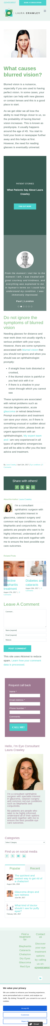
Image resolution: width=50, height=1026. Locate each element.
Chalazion (25, 954)
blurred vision (30, 349)
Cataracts (25, 950)
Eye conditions (35, 465)
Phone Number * (17, 708)
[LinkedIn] (24, 856)
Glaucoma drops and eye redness (27, 893)
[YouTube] (18, 856)
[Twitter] (13, 856)
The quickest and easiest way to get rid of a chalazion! (28, 878)
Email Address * (17, 700)
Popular (15, 868)
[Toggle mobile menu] (45, 11)
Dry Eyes (25, 958)
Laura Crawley (11, 465)
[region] (25, 1005)
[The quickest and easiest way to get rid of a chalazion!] (10, 876)
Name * (13, 691)
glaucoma (9, 411)
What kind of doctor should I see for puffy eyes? (27, 908)
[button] (18, 306)
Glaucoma (25, 962)
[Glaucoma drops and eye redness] (10, 892)
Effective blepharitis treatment (11, 584)
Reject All (25, 1021)
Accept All (25, 1008)
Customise (25, 1015)
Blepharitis (25, 946)
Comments (14, 717)
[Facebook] (7, 856)
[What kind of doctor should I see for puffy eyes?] (10, 906)
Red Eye (25, 966)
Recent (35, 868)
